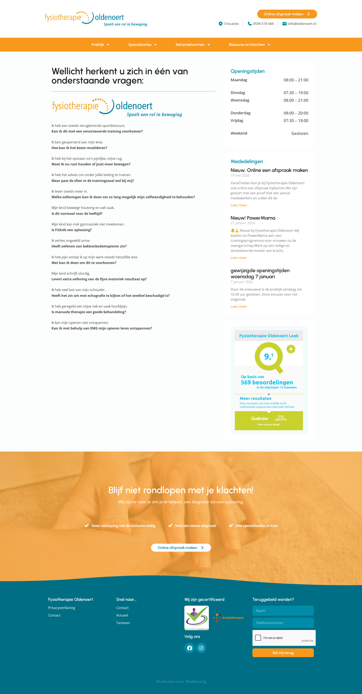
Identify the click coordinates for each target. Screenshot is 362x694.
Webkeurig (196, 681)
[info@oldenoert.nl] (284, 23)
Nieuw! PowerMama (253, 218)
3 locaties (231, 23)
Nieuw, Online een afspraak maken (269, 170)
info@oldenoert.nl (302, 23)
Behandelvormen (190, 44)
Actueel (122, 615)
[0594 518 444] (249, 23)
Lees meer (239, 205)
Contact (54, 615)
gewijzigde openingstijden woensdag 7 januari (260, 273)
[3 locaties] (220, 23)
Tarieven (123, 623)
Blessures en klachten (247, 44)
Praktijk (98, 44)
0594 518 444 (263, 23)
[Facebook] (189, 648)
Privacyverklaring (61, 608)
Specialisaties (139, 44)
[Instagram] (201, 648)
